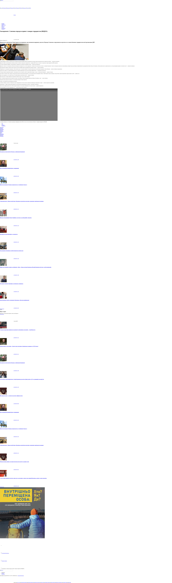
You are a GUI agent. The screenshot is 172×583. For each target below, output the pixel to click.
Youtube (48, 582)
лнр (2, 124)
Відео (2, 25)
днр (2, 123)
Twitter (66, 582)
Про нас (3, 573)
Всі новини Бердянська (5, 553)
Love (19, 582)
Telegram (38, 582)
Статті (3, 27)
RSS (70, 582)
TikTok (54, 582)
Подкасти (3, 26)
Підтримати (3, 28)
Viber (43, 582)
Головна (3, 23)
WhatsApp (60, 582)
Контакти (3, 574)
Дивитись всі (2, 308)
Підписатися (2, 314)
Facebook (25, 582)
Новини (3, 24)
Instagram (32, 582)
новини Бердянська (21, 575)
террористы (3, 125)
